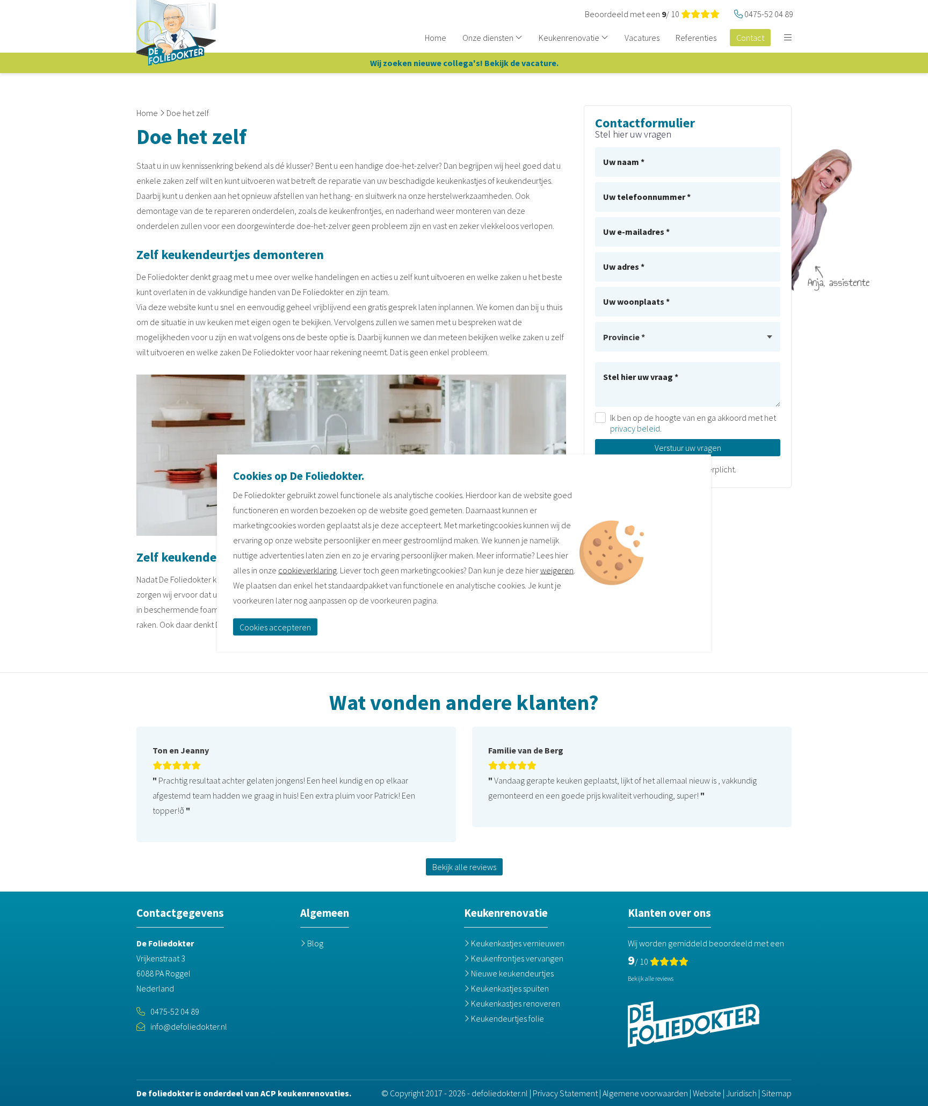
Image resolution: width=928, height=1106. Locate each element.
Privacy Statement (565, 1093)
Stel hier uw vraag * (640, 376)
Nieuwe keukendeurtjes (511, 973)
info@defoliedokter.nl (188, 1026)
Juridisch (741, 1093)
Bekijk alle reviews (464, 866)
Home (435, 37)
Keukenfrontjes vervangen (516, 958)
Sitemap (777, 1093)
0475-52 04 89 (174, 1011)
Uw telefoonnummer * (647, 196)
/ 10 (633, 14)
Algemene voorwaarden (645, 1093)
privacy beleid (635, 428)
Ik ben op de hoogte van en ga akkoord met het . (693, 423)
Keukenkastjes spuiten (509, 988)
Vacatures (642, 37)
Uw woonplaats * (636, 301)
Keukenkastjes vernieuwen (516, 943)
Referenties (696, 37)
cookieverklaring (307, 569)
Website (707, 1093)
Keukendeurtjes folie (506, 1018)
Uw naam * (623, 161)
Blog (314, 943)
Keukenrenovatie (570, 37)
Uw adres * (623, 266)
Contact (750, 37)
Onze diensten (488, 37)
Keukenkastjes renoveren (514, 1003)
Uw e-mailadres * (636, 231)
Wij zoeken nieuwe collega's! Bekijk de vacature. (464, 63)
